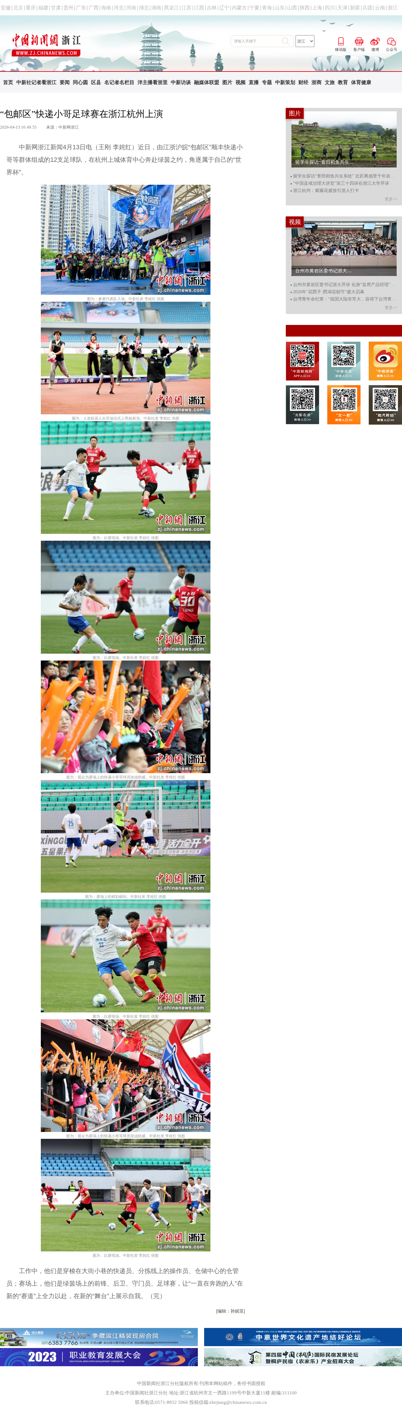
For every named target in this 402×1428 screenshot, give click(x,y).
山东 (279, 7)
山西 (292, 7)
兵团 (367, 7)
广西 (94, 7)
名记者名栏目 (119, 82)
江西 (199, 7)
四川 (330, 7)
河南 (131, 7)
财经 (303, 82)
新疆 (355, 7)
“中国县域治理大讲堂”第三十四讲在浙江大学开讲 (341, 183)
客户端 (359, 40)
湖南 (156, 7)
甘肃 (56, 7)
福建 (43, 7)
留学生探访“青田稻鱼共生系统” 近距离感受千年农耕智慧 (345, 176)
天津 (342, 7)
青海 (267, 7)
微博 (375, 40)
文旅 (330, 82)
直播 (254, 82)
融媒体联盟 (206, 82)
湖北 (144, 7)
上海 (317, 7)
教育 (343, 82)
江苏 (187, 7)
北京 (18, 7)
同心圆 (80, 82)
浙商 (317, 82)
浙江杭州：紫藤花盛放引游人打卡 (326, 190)
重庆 (31, 7)
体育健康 (361, 82)
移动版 (341, 40)
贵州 (68, 7)
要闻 (65, 82)
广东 (81, 7)
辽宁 (224, 7)
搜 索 (288, 41)
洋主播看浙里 (153, 82)
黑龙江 (171, 7)
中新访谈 (181, 82)
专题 (267, 82)
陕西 (305, 7)
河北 (119, 7)
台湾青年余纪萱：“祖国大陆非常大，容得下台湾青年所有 (345, 299)
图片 (227, 82)
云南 (380, 7)
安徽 (6, 7)
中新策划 (285, 82)
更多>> (391, 199)
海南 (106, 7)
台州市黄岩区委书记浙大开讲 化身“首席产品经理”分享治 (345, 285)
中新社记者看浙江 (36, 82)
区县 (96, 82)
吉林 (212, 7)
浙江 (393, 7)
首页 (8, 82)
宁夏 (254, 7)
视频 (241, 82)
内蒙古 (239, 7)
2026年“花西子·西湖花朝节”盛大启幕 (328, 292)
